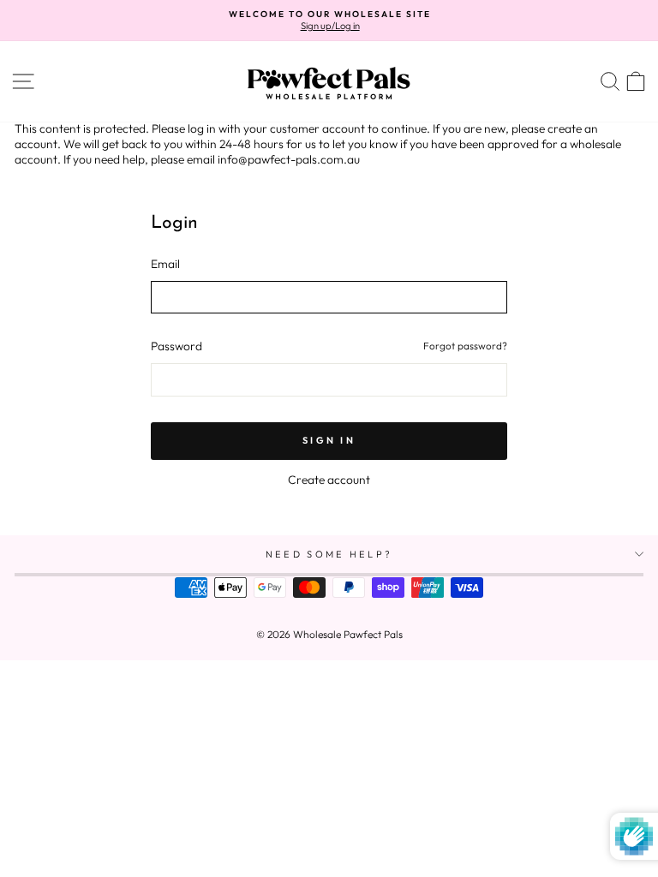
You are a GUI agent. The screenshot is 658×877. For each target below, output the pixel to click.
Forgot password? (465, 345)
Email (165, 264)
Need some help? (329, 554)
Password (176, 346)
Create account (329, 479)
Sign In (329, 440)
